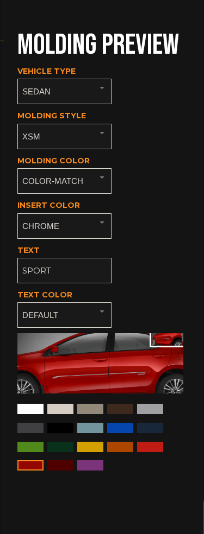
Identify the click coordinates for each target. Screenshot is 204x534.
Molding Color (53, 161)
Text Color (44, 295)
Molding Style (51, 115)
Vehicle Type (46, 71)
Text (28, 250)
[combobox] (64, 91)
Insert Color (48, 205)
